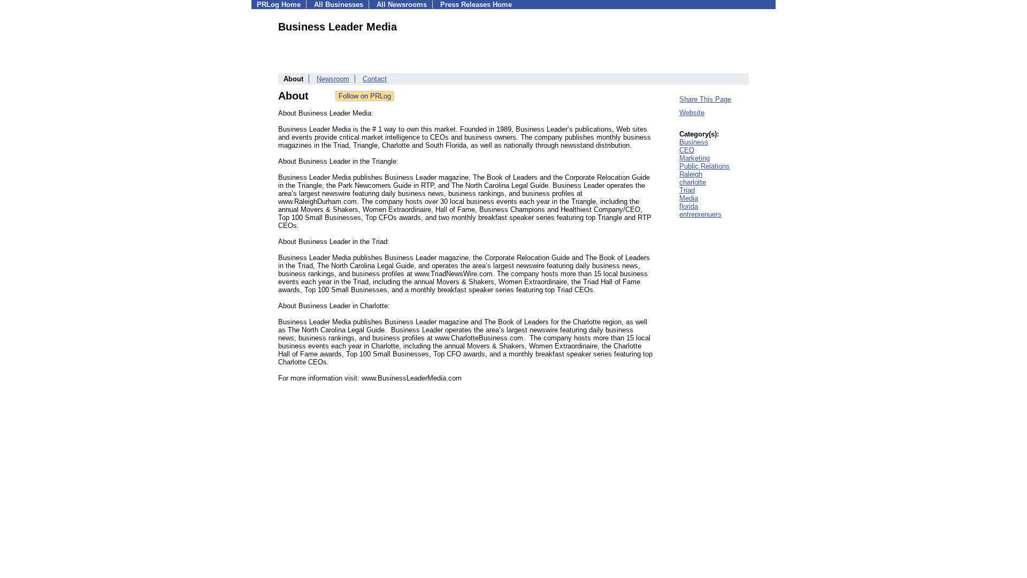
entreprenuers (700, 214)
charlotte (692, 182)
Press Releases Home (476, 5)
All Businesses (338, 5)
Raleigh (690, 174)
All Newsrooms (402, 5)
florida (688, 206)
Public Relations (704, 166)
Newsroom (333, 79)
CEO (686, 150)
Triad (687, 190)
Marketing (694, 158)
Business (693, 142)
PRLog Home (279, 5)
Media (688, 198)
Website (691, 113)
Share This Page (705, 99)
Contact (375, 79)
